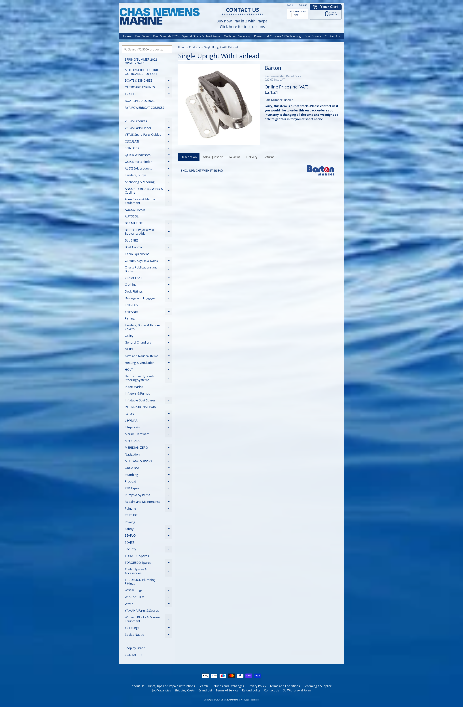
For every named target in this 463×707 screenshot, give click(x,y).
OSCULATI (148, 142)
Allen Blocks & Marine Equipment (148, 201)
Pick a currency (298, 11)
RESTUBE (131, 515)
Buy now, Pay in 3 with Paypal (242, 21)
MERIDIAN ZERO (148, 448)
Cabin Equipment (137, 254)
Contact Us (332, 36)
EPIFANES (148, 312)
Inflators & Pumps (137, 393)
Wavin (148, 604)
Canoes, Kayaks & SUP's (148, 261)
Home (127, 36)
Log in (290, 5)
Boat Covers (313, 36)
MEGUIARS (132, 441)
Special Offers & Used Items (201, 36)
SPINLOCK (148, 148)
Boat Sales (142, 36)
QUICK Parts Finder (148, 162)
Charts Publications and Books (148, 269)
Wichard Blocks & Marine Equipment (148, 619)
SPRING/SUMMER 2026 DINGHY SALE (141, 61)
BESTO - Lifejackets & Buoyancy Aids (148, 232)
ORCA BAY (148, 468)
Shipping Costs (185, 690)
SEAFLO (148, 536)
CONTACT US (134, 655)
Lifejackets (148, 428)
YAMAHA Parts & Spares (142, 610)
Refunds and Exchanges (228, 686)
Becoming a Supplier (317, 686)
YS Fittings (148, 628)
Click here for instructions (242, 27)
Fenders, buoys (148, 176)
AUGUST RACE (135, 210)
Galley (148, 336)
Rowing (130, 522)
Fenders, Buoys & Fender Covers (148, 327)
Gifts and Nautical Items (148, 356)
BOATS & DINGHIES (148, 81)
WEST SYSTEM (148, 597)
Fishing (130, 318)
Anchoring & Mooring (148, 182)
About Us (138, 686)
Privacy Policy (257, 686)
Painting (148, 509)
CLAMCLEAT (148, 278)
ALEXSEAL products (148, 169)
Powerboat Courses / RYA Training (277, 36)
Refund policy (251, 690)
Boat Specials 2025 (166, 36)
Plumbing (148, 475)
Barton (273, 67)
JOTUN (148, 414)
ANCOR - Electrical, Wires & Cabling (148, 191)
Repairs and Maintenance (148, 502)
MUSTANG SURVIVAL (148, 462)
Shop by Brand (135, 648)
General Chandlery (148, 343)
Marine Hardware (148, 434)
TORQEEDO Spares (148, 563)
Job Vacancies (161, 690)
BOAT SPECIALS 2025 (140, 101)
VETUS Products (148, 121)
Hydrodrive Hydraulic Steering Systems (148, 378)
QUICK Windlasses (148, 155)
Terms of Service (227, 690)
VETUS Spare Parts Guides (148, 135)
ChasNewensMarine (230, 699)
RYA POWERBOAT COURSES (144, 107)
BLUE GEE (131, 240)
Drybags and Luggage (148, 299)
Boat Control (148, 248)
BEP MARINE (148, 224)
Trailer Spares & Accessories (148, 571)
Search (203, 686)
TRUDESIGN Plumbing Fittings (140, 581)
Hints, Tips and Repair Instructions (171, 686)
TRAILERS (148, 94)
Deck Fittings (148, 292)
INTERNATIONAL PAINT (141, 407)
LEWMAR (148, 421)
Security (148, 550)
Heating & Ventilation (148, 363)
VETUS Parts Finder (148, 128)
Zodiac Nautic (148, 635)
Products (194, 47)
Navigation (148, 455)
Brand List (205, 690)
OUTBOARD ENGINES (148, 88)
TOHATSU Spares (137, 556)
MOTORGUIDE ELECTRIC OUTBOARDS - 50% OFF (142, 72)
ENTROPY (131, 305)
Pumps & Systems (148, 495)
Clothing (148, 285)
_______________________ (139, 114)
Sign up (303, 5)
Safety (148, 529)
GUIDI (148, 350)
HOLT (148, 370)
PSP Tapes (148, 489)
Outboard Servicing (237, 36)
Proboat (148, 482)
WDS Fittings (148, 591)
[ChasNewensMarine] (159, 17)
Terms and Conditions (285, 686)
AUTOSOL (132, 216)
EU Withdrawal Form (297, 690)
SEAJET (129, 542)
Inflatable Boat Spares (148, 401)
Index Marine (134, 387)
